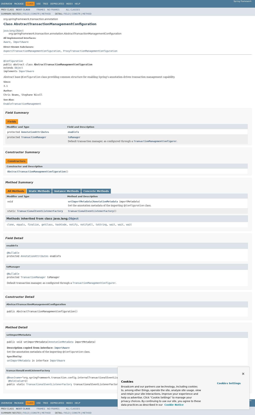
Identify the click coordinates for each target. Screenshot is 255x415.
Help (77, 4)
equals (20, 224)
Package (19, 4)
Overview (6, 4)
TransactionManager (33, 137)
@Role (11, 380)
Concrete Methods (96, 191)
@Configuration (13, 61)
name (18, 377)
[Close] (243, 374)
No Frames (53, 9)
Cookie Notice (174, 404)
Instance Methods (66, 191)
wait (112, 224)
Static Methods (39, 191)
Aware (6, 42)
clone (10, 224)
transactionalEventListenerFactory (91, 211)
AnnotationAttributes (35, 132)
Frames (41, 9)
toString (101, 224)
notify (73, 224)
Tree (45, 4)
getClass (47, 224)
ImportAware (20, 42)
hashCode (60, 224)
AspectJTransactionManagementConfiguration (31, 51)
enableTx (73, 132)
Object (19, 67)
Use (38, 4)
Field (26, 14)
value (19, 380)
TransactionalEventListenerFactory (40, 211)
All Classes (73, 9)
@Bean (10, 377)
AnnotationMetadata (105, 201)
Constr (35, 14)
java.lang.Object (13, 30)
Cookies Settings (229, 383)
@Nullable (13, 252)
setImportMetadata (79, 201)
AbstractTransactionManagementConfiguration (36, 171)
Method (46, 14)
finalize (33, 224)
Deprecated (57, 4)
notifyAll (86, 224)
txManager (74, 137)
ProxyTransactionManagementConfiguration (90, 51)
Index (69, 4)
